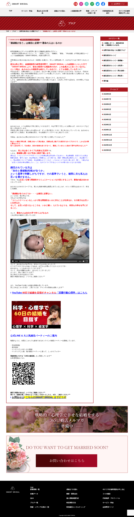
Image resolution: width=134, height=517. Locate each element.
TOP (31, 487)
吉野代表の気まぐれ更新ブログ (114, 50)
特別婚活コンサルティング (75, 507)
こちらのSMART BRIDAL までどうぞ (46, 397)
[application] (49, 241)
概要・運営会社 (71, 494)
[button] (50, 241)
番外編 (105, 81)
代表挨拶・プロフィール (111, 498)
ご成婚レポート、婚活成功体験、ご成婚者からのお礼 (113, 44)
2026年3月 (107, 119)
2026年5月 (107, 109)
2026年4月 (107, 114)
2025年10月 (107, 145)
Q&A (32, 498)
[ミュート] (84, 261)
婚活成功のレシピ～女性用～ (113, 65)
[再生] (13, 261)
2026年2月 (107, 124)
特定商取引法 (71, 502)
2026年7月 (107, 99)
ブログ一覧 (34, 502)
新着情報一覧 (35, 489)
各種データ (34, 494)
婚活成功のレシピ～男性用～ (113, 76)
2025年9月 (107, 150)
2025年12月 (107, 135)
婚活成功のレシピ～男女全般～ (114, 70)
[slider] (48, 261)
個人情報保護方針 (72, 498)
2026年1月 (107, 130)
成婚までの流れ (71, 489)
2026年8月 (107, 94)
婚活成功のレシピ (109, 55)
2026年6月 (107, 104)
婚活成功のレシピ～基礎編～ (113, 60)
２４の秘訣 (106, 494)
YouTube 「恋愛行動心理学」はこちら (49, 292)
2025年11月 (107, 140)
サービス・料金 (108, 502)
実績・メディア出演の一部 (39, 507)
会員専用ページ (119, 4)
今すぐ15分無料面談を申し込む (114, 489)
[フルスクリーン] (87, 261)
